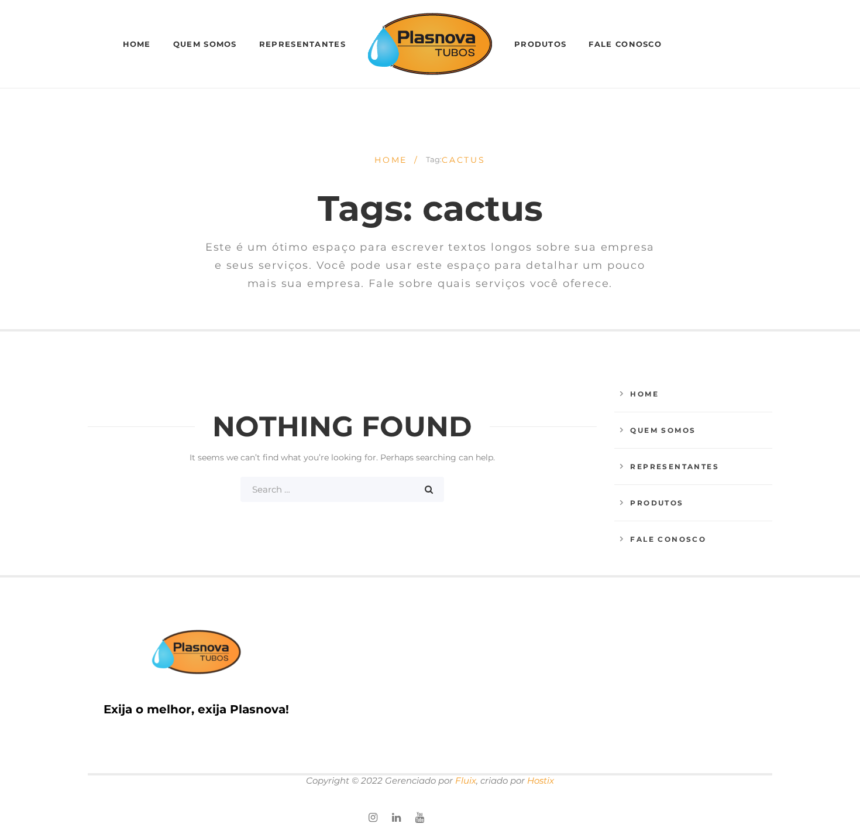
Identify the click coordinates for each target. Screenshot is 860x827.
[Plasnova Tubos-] (430, 44)
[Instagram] (373, 818)
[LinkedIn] (396, 818)
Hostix (540, 780)
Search (429, 489)
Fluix (465, 780)
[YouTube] (419, 818)
